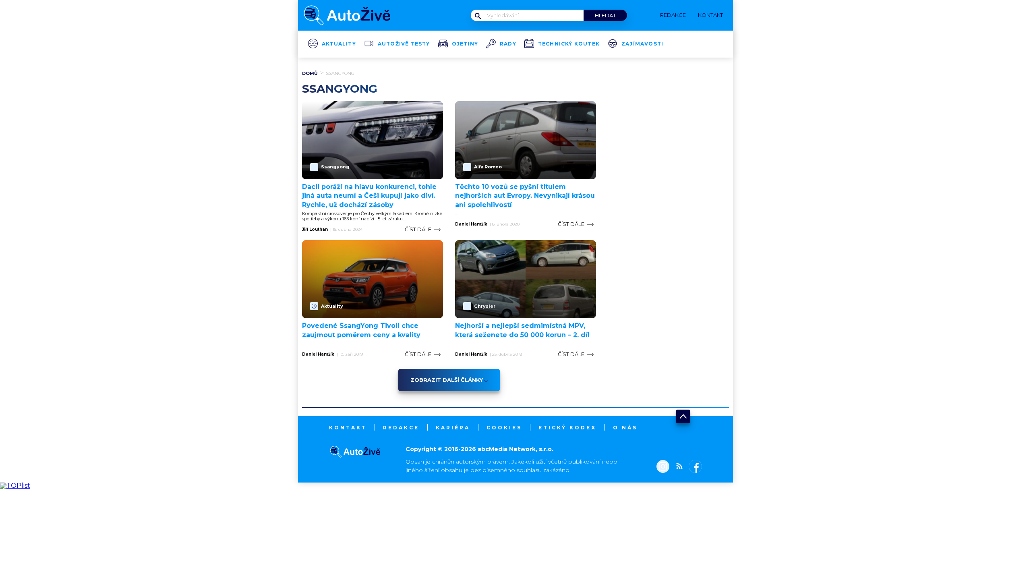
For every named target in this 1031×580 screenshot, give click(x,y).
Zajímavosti (642, 43)
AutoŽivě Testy (404, 43)
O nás (625, 428)
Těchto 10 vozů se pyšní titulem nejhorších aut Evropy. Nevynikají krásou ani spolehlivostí (525, 196)
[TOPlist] (15, 485)
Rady (508, 43)
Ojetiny (465, 43)
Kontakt (347, 428)
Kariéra (453, 428)
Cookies (504, 428)
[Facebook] (693, 467)
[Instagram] (662, 467)
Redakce (401, 428)
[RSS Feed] (677, 467)
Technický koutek (569, 43)
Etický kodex (567, 428)
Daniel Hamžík (471, 224)
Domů (310, 73)
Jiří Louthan (315, 230)
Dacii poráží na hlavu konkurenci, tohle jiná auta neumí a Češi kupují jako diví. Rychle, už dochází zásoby (369, 196)
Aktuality (339, 43)
